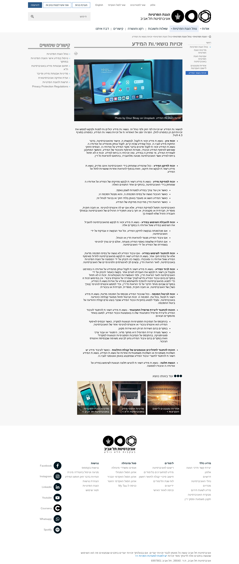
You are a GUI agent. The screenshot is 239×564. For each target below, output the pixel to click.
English (99, 5)
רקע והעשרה (136, 28)
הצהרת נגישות (91, 481)
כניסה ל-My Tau (127, 485)
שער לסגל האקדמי (116, 5)
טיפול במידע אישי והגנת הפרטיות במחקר (49, 60)
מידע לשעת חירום (201, 490)
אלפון (152, 5)
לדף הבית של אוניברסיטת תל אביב (209, 37)
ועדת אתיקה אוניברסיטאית (53, 77)
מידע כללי (205, 463)
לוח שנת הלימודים (163, 481)
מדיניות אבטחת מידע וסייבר (52, 73)
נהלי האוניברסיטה (201, 481)
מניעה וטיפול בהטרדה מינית (83, 472)
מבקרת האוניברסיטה (199, 494)
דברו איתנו (102, 28)
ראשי (208, 42)
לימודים (169, 463)
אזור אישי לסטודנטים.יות (57, 5)
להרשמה (35, 5)
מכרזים (207, 485)
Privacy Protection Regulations (50, 86)
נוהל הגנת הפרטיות (185, 28)
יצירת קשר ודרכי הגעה (198, 467)
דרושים (207, 476)
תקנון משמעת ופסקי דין (198, 499)
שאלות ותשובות (158, 28)
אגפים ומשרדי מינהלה (123, 467)
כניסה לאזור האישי (163, 490)
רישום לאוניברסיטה (163, 467)
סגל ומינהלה (129, 463)
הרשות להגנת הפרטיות (55, 82)
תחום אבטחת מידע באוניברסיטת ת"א (49, 67)
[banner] (119, 16)
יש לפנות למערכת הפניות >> (151, 555)
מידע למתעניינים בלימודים (159, 472)
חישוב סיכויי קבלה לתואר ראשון (156, 476)
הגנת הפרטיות (200, 36)
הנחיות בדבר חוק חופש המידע (82, 476)
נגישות (95, 463)
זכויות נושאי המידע (197, 73)
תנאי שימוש (92, 490)
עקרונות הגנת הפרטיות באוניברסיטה (200, 59)
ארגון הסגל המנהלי (125, 472)
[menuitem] (153, 5)
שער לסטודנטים (137, 5)
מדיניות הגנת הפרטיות (200, 51)
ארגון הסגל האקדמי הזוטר (122, 481)
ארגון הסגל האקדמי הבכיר (121, 476)
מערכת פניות (81, 5)
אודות (205, 28)
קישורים (118, 28)
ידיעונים (169, 485)
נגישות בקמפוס (90, 467)
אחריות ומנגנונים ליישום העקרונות (198, 67)
